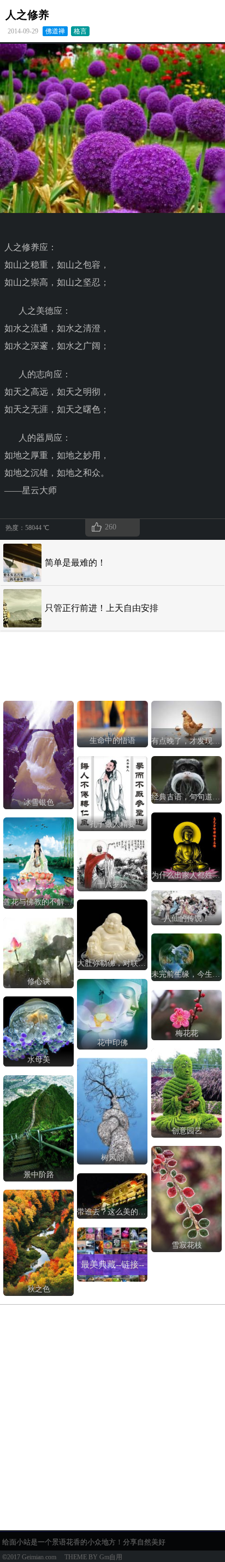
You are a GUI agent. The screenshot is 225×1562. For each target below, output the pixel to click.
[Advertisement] (90, 664)
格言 (80, 31)
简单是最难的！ (75, 562)
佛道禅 (55, 31)
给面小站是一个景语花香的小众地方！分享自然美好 (83, 1542)
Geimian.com (39, 1557)
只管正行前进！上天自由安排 (101, 608)
